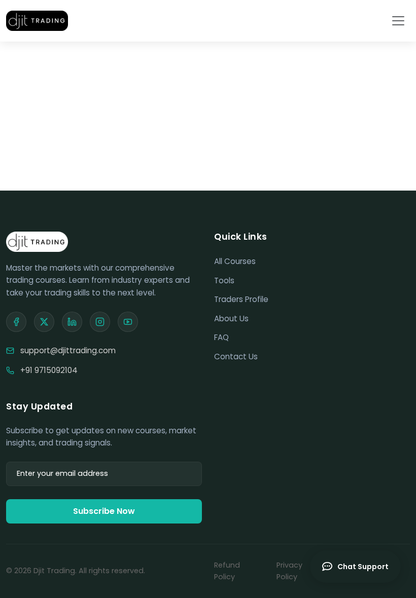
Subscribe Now (104, 511)
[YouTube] (128, 322)
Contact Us (236, 356)
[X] (44, 322)
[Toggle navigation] (398, 20)
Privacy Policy (289, 571)
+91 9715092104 (49, 370)
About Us (231, 318)
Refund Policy (227, 571)
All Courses (235, 261)
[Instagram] (100, 322)
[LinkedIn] (72, 322)
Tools (224, 280)
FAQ (221, 337)
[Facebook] (16, 322)
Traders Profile (241, 299)
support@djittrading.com (68, 350)
